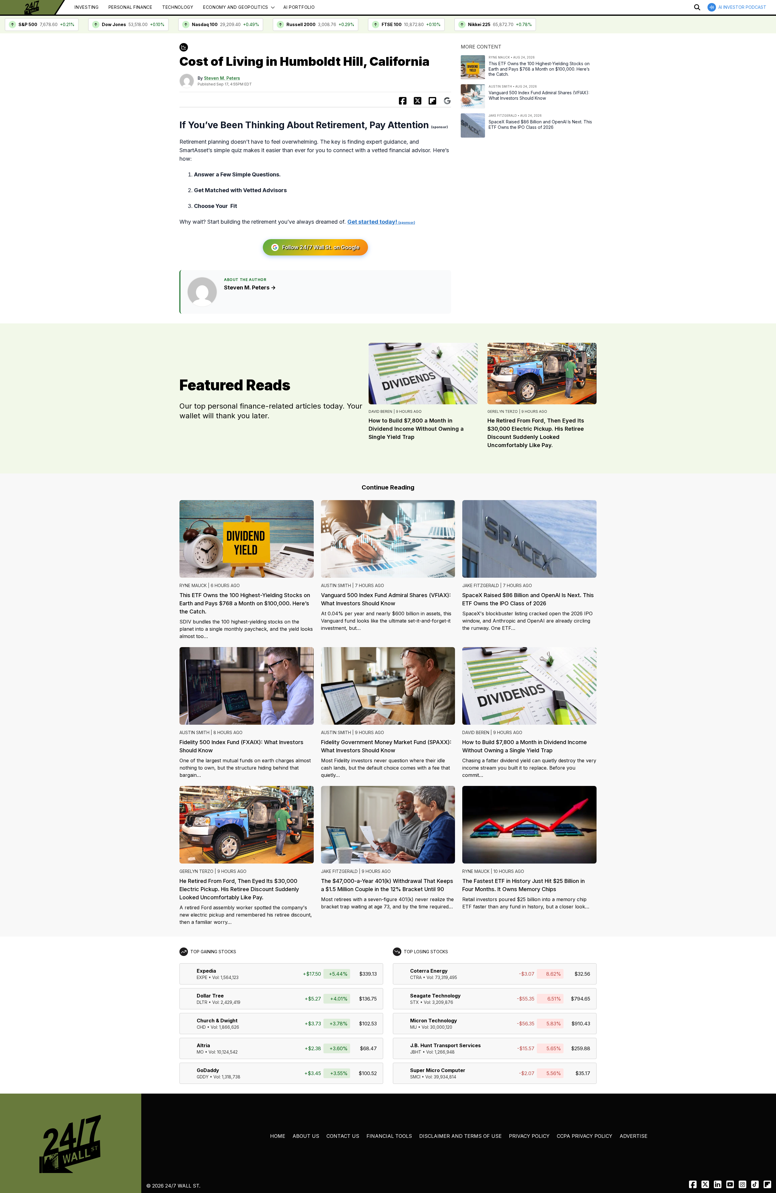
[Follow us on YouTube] (730, 1184)
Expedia (206, 971)
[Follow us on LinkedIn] (717, 1184)
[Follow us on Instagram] (742, 1184)
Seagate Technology (435, 996)
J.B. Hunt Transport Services (445, 1045)
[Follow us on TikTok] (755, 1184)
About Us (306, 1136)
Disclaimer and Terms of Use (460, 1136)
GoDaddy (208, 1070)
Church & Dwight (217, 1021)
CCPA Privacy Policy (584, 1136)
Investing (87, 7)
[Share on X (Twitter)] (417, 101)
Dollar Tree (210, 996)
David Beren (380, 411)
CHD (201, 1027)
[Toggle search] (697, 7)
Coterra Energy (429, 971)
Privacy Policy (529, 1136)
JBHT (415, 1051)
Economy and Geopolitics (235, 7)
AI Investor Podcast (742, 7)
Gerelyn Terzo (502, 411)
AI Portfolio (299, 7)
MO (200, 1051)
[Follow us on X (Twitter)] (705, 1184)
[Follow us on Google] (447, 101)
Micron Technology (433, 1021)
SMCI (415, 1076)
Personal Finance (130, 7)
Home (277, 1136)
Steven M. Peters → (250, 287)
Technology (177, 7)
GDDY (203, 1076)
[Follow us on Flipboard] (432, 101)
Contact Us (342, 1136)
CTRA (416, 977)
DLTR (202, 1002)
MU (413, 1027)
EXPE (202, 977)
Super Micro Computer (437, 1070)
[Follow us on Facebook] (693, 1184)
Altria (203, 1045)
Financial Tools (389, 1136)
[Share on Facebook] (402, 101)
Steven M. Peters (222, 78)
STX (414, 1002)
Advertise (633, 1136)
